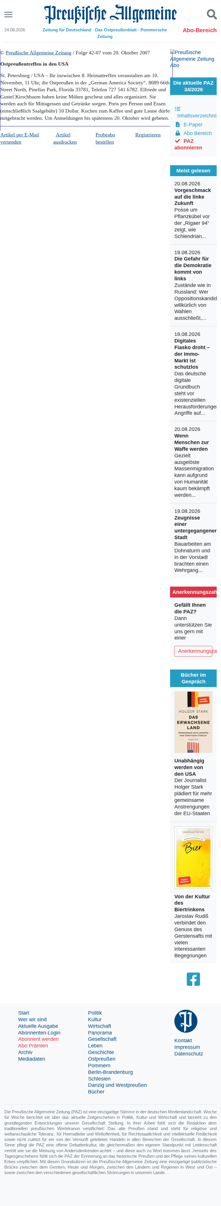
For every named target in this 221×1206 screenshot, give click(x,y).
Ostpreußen (101, 1059)
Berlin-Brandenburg (110, 1072)
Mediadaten (31, 1059)
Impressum (187, 1047)
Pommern (99, 1065)
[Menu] (9, 14)
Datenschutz (188, 1054)
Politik (95, 1013)
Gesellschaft (102, 1039)
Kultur (95, 1019)
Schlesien (99, 1079)
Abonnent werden (38, 1039)
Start (23, 1013)
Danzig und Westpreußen (117, 1085)
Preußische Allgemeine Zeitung (38, 53)
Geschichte (101, 1052)
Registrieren (148, 135)
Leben (95, 1046)
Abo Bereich (196, 133)
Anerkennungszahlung (195, 651)
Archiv (25, 1052)
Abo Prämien (33, 1046)
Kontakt (183, 1040)
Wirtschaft (99, 1026)
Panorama (100, 1033)
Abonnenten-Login (39, 1033)
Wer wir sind (32, 1019)
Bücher (96, 1092)
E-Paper (192, 125)
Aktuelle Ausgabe (38, 1026)
